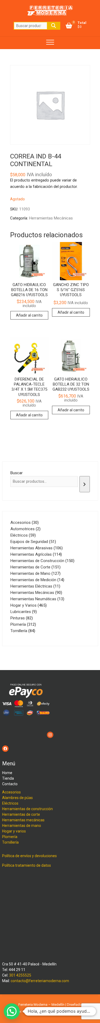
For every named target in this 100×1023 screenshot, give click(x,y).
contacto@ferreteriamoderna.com (40, 981)
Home (7, 773)
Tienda (8, 778)
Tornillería (10, 842)
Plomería (9, 837)
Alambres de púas (17, 798)
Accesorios (11, 792)
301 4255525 (20, 975)
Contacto (10, 784)
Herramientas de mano (21, 825)
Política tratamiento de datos (26, 865)
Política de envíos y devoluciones (29, 856)
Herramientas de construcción (27, 809)
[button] (12, 1011)
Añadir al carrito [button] (29, 315)
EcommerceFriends (38, 1011)
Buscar (53, 26)
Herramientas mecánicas (23, 820)
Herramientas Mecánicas (51, 218)
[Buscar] (84, 484)
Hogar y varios (14, 831)
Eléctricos (10, 803)
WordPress (75, 1011)
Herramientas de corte (21, 814)
